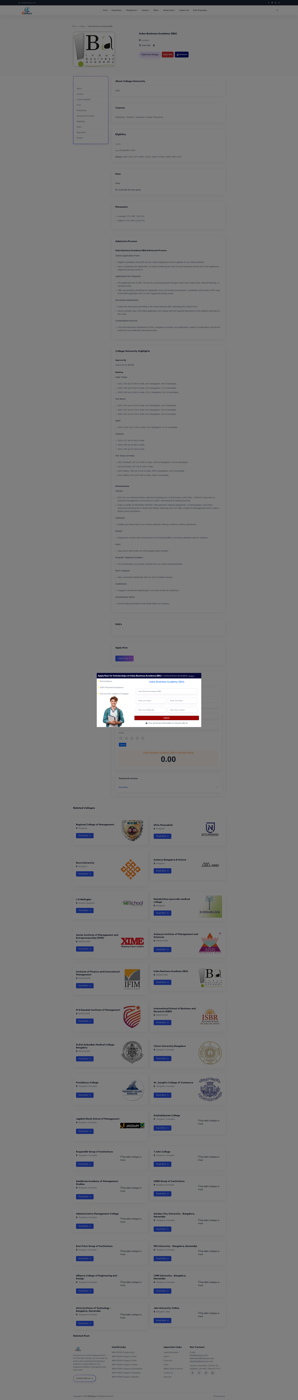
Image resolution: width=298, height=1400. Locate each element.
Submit (166, 718)
